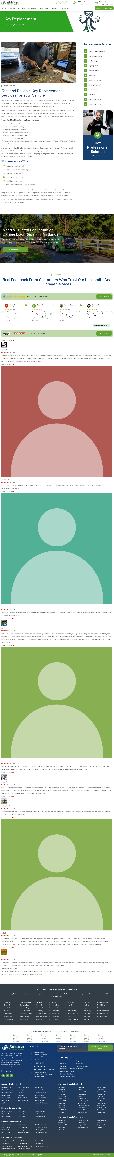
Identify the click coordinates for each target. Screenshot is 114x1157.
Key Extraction (94, 70)
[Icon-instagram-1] (62, 2)
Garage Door (44, 8)
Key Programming (95, 80)
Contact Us (81, 1)
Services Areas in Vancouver (70, 1117)
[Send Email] (96, 2)
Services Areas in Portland (70, 1084)
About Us (3, 8)
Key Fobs (92, 75)
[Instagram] (7, 1075)
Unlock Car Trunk (95, 104)
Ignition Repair (94, 61)
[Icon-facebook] (57, 2)
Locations (55, 8)
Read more (38, 974)
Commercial (32, 8)
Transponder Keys (95, 99)
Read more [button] (8, 320)
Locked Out (93, 90)
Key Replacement (95, 85)
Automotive (12, 8)
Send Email (103, 1)
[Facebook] (3, 1075)
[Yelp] (65, 2)
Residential (21, 8)
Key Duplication (94, 66)
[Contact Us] (74, 2)
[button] (111, 312)
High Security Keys (95, 56)
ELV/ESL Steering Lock (97, 51)
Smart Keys (93, 95)
